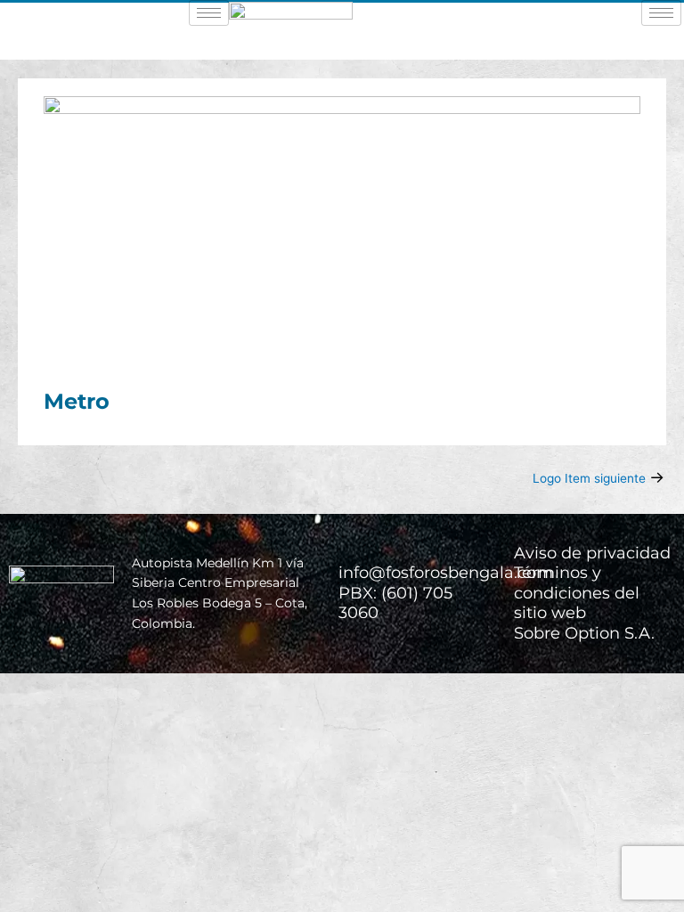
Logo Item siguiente (598, 477)
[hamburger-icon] (209, 13)
